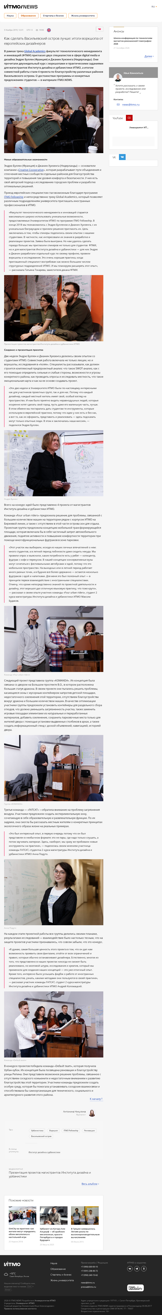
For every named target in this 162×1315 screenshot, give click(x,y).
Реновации (89, 1130)
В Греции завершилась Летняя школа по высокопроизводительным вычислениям (85, 1233)
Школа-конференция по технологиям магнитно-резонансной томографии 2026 (133, 41)
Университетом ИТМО (45, 1300)
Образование (28, 15)
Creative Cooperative (31, 170)
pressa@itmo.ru (88, 1286)
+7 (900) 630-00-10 (89, 1266)
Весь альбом (89, 1184)
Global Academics (35, 51)
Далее (148, 56)
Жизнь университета (83, 15)
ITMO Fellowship (13, 197)
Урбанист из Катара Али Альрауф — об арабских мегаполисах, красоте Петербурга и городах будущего (52, 1234)
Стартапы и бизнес (53, 15)
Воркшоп (53, 1130)
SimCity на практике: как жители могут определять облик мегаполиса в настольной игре (22, 1233)
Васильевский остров (41, 1136)
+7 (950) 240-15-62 (89, 1275)
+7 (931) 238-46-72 (89, 1270)
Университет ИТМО (139, 127)
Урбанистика (37, 1130)
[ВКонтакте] (99, 29)
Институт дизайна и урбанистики (44, 1152)
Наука (10, 15)
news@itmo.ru (131, 104)
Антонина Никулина (74, 1111)
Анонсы (119, 31)
